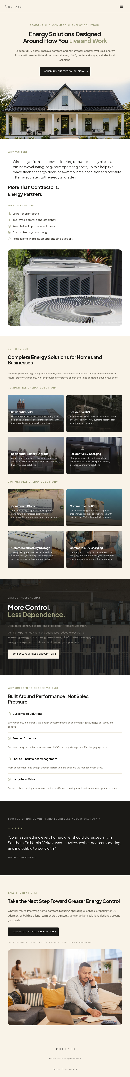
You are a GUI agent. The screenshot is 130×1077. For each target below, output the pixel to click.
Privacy (56, 1069)
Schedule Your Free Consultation (65, 71)
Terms (65, 1069)
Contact (73, 1069)
